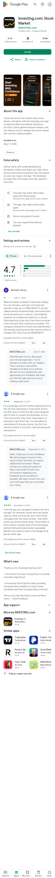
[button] (32, 42)
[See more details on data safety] (14, 231)
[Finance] (10, 152)
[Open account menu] (49, 4)
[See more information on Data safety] (49, 160)
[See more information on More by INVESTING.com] (49, 612)
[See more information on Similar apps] (49, 631)
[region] (27, 40)
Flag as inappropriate (18, 673)
